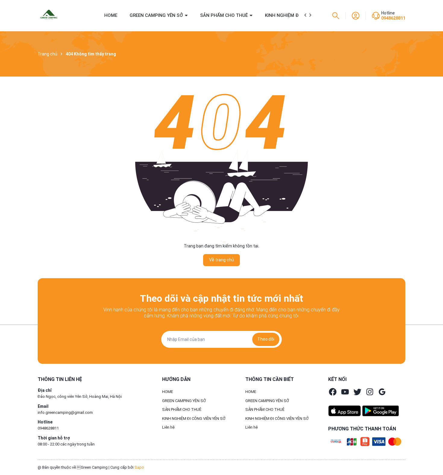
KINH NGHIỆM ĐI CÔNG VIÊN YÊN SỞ (193, 418)
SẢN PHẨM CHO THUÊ (224, 15)
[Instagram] (369, 391)
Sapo (139, 467)
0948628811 (393, 18)
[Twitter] (357, 391)
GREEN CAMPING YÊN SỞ (157, 15)
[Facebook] (332, 391)
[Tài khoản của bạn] (356, 15)
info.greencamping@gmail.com (65, 412)
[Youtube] (345, 391)
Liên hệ (168, 427)
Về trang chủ (221, 259)
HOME (110, 15)
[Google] (382, 391)
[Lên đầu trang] (433, 456)
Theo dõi (265, 339)
